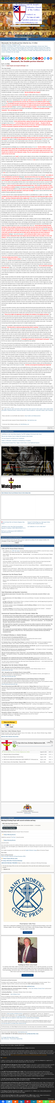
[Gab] (3, 58)
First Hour (13, 837)
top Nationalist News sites (32, 1033)
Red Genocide (45, 50)
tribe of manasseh (49, 410)
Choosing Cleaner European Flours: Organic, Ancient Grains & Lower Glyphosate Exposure (20, 442)
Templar (17, 51)
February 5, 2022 (16, 44)
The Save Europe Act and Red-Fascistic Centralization (13, 438)
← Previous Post (4, 428)
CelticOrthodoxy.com (24, 424)
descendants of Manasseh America (9, 410)
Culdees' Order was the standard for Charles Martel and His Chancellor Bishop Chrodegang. (20, 1017)
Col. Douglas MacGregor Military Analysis (10, 1037)
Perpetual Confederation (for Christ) (41, 49)
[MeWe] (11, 58)
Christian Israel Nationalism (31, 46)
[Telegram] (8, 58)
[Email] (31, 58)
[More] (51, 58)
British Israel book (24, 408)
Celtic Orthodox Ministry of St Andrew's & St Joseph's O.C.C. (17, 1)
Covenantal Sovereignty (19, 47)
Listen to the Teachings (27, 975)
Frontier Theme (51, 1099)
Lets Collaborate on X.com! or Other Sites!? (37, 526)
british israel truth (32, 408)
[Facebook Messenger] (33, 58)
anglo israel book (7, 408)
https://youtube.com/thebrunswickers (14, 1013)
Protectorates (19, 50)
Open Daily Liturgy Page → (9, 828)
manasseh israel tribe (21, 410)
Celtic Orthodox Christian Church (38, 988)
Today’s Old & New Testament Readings (12, 860)
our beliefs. (5, 1057)
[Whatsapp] (28, 58)
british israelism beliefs (48, 408)
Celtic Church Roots (21, 46)
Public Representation (37, 50)
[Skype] (45, 58)
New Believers (14, 49)
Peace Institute (30, 49)
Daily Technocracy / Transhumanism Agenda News (11, 1038)
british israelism (39, 408)
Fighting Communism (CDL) (40, 47)
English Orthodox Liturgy (31, 850)
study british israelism (40, 410)
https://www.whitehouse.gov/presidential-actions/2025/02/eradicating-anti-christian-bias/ (29, 1054)
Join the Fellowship (27, 813)
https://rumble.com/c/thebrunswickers (33, 415)
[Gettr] (39, 58)
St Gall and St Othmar (21, 1016)
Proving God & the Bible (27, 50)
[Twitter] (14, 58)
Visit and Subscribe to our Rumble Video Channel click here (13, 1023)
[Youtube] (42, 58)
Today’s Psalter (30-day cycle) (10, 858)
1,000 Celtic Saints (16, 550)
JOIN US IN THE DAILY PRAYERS (9, 862)
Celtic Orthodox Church (15, 994)
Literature (8, 49)
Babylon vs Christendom (8, 46)
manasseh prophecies (30, 410)
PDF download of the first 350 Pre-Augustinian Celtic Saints (25, 468)
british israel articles (16, 408)
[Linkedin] (19, 58)
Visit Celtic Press (27, 932)
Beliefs (14, 46)
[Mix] (25, 58)
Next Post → (51, 428)
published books (31, 986)
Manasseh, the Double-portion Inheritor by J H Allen (20, 43)
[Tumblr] (36, 58)
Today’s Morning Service (9, 834)
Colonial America (10, 47)
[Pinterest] (22, 58)
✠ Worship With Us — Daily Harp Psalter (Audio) (27, 35)
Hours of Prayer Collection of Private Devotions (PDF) (13, 856)
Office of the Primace (7, 44)
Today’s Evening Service (9, 840)
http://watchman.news (32, 420)
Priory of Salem (12, 50)
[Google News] (48, 58)
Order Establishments (22, 49)
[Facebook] (5, 58)
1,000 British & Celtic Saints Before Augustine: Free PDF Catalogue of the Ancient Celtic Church (22, 434)
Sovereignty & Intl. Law (10, 51)
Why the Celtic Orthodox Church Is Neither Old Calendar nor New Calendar (17, 436)
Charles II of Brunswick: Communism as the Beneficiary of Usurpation (16, 440)
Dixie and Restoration (29, 47)
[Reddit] (17, 58)
